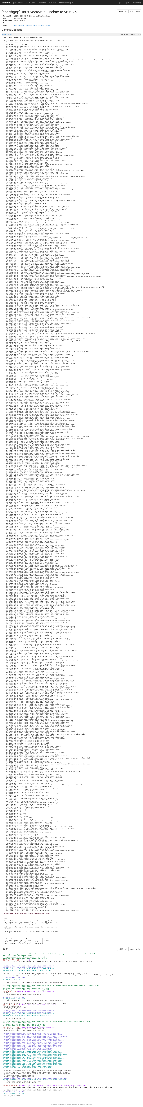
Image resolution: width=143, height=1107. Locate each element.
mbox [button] (131, 11)
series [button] (138, 11)
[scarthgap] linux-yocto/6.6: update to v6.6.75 (29, 25)
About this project (67, 3)
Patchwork (6, 2)
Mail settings (137, 3)
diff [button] (126, 11)
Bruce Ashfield (7, 34)
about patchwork (87, 1105)
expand (48, 25)
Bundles (53, 3)
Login (119, 3)
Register (127, 3)
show (16, 23)
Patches (43, 3)
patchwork (54, 1105)
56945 (121, 11)
